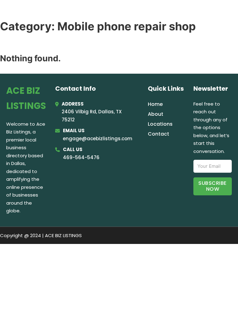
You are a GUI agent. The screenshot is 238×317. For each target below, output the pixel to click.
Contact (158, 133)
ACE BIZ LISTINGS (48, 13)
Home (155, 13)
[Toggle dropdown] (229, 13)
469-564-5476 (81, 157)
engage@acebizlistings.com (97, 138)
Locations (185, 13)
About (155, 114)
